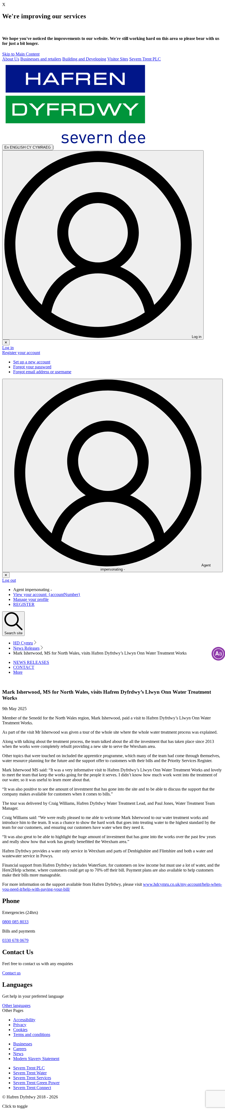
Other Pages (12, 1010)
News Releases (26, 648)
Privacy (19, 1024)
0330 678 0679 (15, 940)
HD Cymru (23, 643)
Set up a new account (31, 362)
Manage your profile (31, 599)
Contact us (11, 973)
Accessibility (24, 1019)
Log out (9, 580)
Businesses (22, 1043)
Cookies (20, 1029)
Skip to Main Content (21, 54)
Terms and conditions (31, 1034)
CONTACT (23, 667)
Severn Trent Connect (32, 1087)
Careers (19, 1048)
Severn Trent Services (32, 1077)
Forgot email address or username (42, 371)
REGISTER (24, 604)
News (18, 1053)
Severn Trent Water (30, 1073)
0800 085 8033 (15, 921)
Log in (8, 347)
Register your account (21, 352)
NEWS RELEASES (31, 662)
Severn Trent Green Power (36, 1082)
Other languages (16, 1005)
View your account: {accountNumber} (46, 594)
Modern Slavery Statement (36, 1058)
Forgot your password (32, 366)
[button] (17, 672)
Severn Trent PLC (29, 1068)
